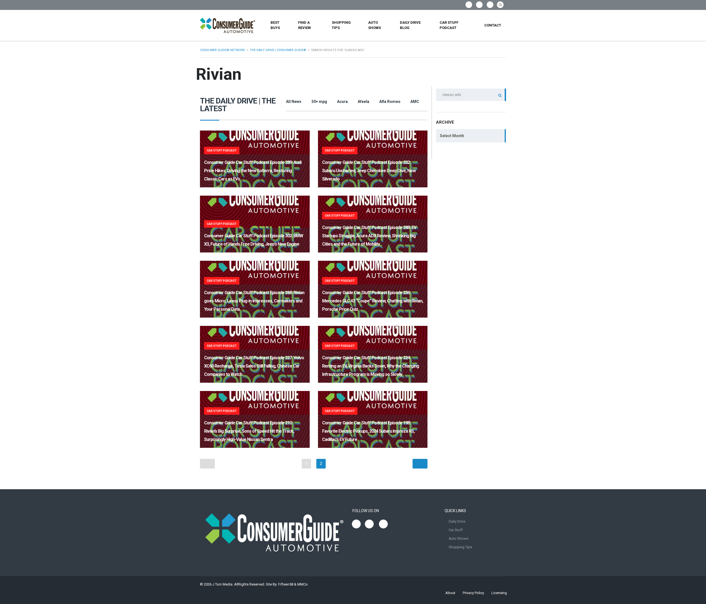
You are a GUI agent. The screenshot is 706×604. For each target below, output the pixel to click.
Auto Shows (374, 25)
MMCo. (303, 584)
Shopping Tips (341, 25)
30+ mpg (319, 101)
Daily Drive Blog (410, 25)
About (450, 593)
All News (293, 101)
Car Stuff (456, 530)
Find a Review (304, 25)
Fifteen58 (285, 584)
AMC (414, 101)
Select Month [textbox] (452, 136)
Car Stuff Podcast (449, 25)
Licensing (499, 593)
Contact (492, 25)
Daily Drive (457, 521)
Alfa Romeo (389, 101)
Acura (342, 101)
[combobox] (471, 135)
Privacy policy (473, 593)
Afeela (363, 101)
